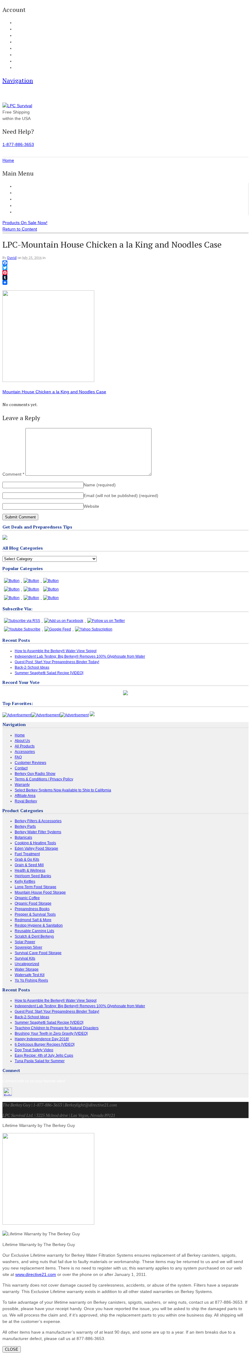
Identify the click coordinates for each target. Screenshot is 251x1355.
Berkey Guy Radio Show (35, 774)
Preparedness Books (32, 909)
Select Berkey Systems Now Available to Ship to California (63, 790)
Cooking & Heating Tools (35, 843)
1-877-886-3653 (18, 144)
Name (100, 484)
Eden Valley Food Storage (36, 848)
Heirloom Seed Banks (33, 876)
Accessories (26, 199)
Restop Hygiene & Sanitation (39, 925)
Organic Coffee (27, 898)
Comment (13, 474)
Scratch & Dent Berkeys (34, 936)
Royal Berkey (26, 801)
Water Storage (27, 969)
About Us (21, 61)
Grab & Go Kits (27, 859)
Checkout (22, 36)
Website (91, 506)
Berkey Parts (25, 826)
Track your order (27, 42)
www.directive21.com (35, 1274)
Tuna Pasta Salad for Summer (40, 1061)
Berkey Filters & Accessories (38, 821)
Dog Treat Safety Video (34, 1050)
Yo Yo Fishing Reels (31, 980)
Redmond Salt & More (33, 920)
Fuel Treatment (27, 854)
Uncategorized (27, 964)
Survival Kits (25, 958)
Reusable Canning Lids (34, 931)
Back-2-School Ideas (32, 667)
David (12, 258)
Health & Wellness (30, 870)
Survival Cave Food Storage (38, 953)
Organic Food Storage (33, 903)
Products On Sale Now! (24, 222)
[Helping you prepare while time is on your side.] (17, 105)
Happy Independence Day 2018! (42, 1039)
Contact (20, 68)
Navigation (17, 80)
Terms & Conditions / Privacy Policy (44, 779)
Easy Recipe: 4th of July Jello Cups (44, 1055)
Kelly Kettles (25, 881)
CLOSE (11, 1349)
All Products (26, 192)
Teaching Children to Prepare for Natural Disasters (57, 1028)
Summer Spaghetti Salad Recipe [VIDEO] (49, 673)
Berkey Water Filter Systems (38, 832)
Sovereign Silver (28, 947)
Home (20, 186)
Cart (18, 29)
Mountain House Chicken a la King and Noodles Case (54, 391)
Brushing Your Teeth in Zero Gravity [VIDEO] (51, 1033)
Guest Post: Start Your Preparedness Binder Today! (57, 662)
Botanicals (23, 837)
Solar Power (25, 942)
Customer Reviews (33, 205)
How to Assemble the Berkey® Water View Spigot (55, 651)
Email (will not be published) (121, 495)
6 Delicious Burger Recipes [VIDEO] (44, 1044)
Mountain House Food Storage (40, 892)
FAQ (18, 55)
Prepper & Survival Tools (35, 914)
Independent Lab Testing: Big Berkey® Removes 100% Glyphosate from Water (80, 656)
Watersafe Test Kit (29, 975)
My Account (23, 23)
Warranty (22, 785)
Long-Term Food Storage (35, 887)
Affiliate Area (25, 796)
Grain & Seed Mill (29, 865)
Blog (18, 48)
